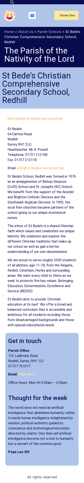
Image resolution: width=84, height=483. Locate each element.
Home (9, 31)
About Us (25, 31)
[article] (42, 460)
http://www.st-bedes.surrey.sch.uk (35, 119)
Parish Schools (49, 31)
